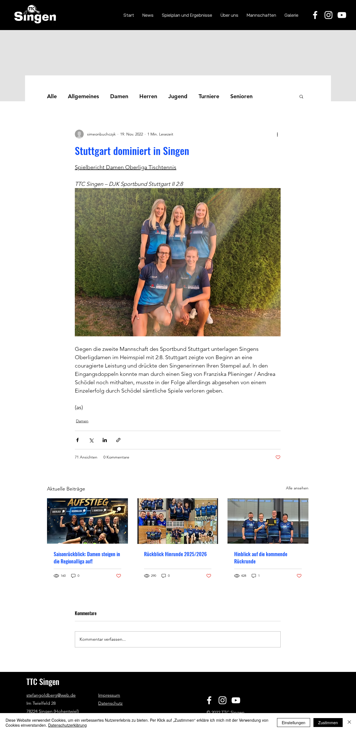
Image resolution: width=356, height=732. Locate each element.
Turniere (209, 96)
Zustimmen (328, 722)
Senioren (241, 96)
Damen (119, 96)
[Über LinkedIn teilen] (104, 440)
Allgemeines (83, 96)
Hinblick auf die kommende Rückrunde (260, 557)
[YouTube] (342, 15)
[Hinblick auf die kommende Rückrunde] (268, 521)
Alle (52, 96)
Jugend (177, 96)
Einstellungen (293, 722)
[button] (301, 96)
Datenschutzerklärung (67, 725)
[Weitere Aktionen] (277, 134)
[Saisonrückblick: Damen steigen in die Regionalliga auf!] (87, 521)
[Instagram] (328, 15)
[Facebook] (315, 15)
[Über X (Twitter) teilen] (91, 440)
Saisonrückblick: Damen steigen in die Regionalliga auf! (87, 557)
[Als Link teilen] (118, 440)
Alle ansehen (297, 488)
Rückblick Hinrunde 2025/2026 (175, 554)
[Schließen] (349, 723)
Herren (148, 96)
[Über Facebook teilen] (77, 440)
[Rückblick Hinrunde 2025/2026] (177, 521)
